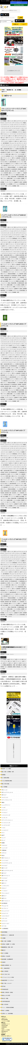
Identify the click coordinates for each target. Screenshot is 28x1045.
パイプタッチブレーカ (20, 180)
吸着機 (23, 130)
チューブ (15, 130)
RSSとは (4, 1033)
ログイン (19, 2)
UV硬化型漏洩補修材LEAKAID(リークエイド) (13, 648)
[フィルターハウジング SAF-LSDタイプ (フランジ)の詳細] (5, 321)
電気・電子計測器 (5, 783)
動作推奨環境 (5, 1019)
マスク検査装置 (6, 163)
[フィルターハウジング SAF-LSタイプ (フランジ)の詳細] (5, 427)
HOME (3, 89)
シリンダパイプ (5, 830)
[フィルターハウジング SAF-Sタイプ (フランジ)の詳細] (5, 536)
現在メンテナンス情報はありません (9, 10)
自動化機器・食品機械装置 (7, 959)
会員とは (3, 1022)
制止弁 (24, 132)
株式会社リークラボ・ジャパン (7, 654)
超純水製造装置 (13, 161)
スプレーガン (4, 918)
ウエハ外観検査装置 (19, 156)
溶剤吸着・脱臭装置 (22, 169)
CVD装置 (23, 158)
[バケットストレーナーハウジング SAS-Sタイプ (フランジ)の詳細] (3, 105)
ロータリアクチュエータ (7, 862)
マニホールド (4, 845)
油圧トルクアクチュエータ (20, 135)
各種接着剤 (10, 666)
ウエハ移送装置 (22, 159)
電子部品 (3, 986)
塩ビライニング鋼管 (11, 180)
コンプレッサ (12, 126)
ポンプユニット (20, 143)
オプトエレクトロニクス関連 (8, 977)
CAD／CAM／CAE (6, 974)
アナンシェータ (11, 174)
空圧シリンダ (10, 120)
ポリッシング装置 (4, 154)
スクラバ (19, 161)
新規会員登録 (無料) (19, 5)
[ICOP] (4, 8)
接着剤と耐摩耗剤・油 (6, 965)
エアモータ (20, 132)
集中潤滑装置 (6, 143)
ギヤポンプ (18, 139)
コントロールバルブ (15, 128)
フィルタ (11, 124)
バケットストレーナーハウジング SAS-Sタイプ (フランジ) (13, 109)
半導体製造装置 (13, 150)
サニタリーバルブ (12, 146)
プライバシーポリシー (6, 1035)
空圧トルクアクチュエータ (19, 120)
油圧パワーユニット (10, 137)
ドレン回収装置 (20, 167)
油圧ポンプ (11, 141)
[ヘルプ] (23, 24)
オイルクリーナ (9, 145)
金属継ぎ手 (16, 182)
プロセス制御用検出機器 (7, 780)
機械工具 (20, 665)
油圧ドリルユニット (6, 900)
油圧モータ (17, 141)
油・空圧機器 (18, 89)
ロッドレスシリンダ (6, 128)
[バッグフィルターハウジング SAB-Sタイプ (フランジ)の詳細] (5, 212)
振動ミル (10, 172)
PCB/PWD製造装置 (6, 1001)
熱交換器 (2, 171)
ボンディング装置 (14, 163)
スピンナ (12, 156)
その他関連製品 (21, 150)
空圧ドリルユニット (5, 133)
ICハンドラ (15, 159)
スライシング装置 (14, 152)
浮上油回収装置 (13, 169)
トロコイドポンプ (17, 145)
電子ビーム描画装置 (16, 158)
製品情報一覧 (10, 89)
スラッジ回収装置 (20, 171)
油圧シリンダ (11, 135)
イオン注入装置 (21, 154)
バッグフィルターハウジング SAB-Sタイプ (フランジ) (13, 216)
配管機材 (2, 182)
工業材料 (3, 962)
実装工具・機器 (5, 998)
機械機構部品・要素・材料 (12, 665)
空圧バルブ (4, 794)
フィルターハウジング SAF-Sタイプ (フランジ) (13, 540)
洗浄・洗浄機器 (5, 953)
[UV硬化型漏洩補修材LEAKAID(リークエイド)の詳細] (5, 644)
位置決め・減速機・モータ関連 (8, 944)
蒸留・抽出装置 (12, 171)
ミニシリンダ (9, 132)
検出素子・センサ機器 (6, 768)
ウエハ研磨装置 (22, 152)
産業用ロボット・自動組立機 (8, 935)
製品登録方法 (5, 1031)
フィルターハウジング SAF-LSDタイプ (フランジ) (13, 325)
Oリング (19, 130)
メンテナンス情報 (6, 1021)
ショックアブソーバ (5, 124)
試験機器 (3, 774)
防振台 (9, 176)
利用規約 (3, 1034)
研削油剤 (18, 666)
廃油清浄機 (13, 176)
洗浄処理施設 (22, 184)
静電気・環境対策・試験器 (7, 992)
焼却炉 (20, 182)
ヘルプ (2, 1028)
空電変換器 (14, 132)
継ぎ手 (10, 130)
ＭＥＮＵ (20, 20)
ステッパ (9, 158)
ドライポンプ (23, 124)
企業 (7, 14)
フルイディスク (8, 122)
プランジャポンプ (4, 141)
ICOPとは (3, 1016)
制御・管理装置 (5, 971)
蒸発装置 (7, 171)
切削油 (3, 668)
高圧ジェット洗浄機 (14, 148)
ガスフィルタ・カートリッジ (14, 165)
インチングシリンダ (5, 126)
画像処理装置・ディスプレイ (8, 980)
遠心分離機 (5, 174)
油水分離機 (21, 174)
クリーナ (15, 172)
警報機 (17, 174)
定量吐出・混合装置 (6, 956)
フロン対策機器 (9, 184)
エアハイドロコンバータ (17, 122)
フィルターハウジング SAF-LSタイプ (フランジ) (13, 431)
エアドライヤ (5, 146)
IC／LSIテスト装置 (22, 163)
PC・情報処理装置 (5, 968)
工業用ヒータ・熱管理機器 (7, 1013)
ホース (7, 130)
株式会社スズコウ (4, 115)
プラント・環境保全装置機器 (9, 167)
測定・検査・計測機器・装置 (8, 771)
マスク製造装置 (4, 165)
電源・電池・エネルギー (7, 983)
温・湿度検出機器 (5, 777)
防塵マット (20, 172)
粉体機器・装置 (15, 185)
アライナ (5, 158)
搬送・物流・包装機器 (6, 941)
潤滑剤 (14, 666)
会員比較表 (4, 1027)
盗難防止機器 (9, 178)
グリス (22, 666)
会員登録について (6, 1024)
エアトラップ (17, 124)
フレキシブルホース (9, 182)
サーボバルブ (18, 137)
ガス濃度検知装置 (20, 176)
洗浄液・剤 (7, 150)
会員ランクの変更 (6, 1030)
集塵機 (22, 178)
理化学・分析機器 (5, 1010)
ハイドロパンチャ (11, 139)
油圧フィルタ (4, 880)
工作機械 (4, 665)
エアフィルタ (16, 184)
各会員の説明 (5, 1025)
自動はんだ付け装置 (6, 995)
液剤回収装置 (7, 169)
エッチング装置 (9, 159)
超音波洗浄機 (6, 148)
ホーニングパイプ (5, 910)
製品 (3, 14)
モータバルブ (5, 135)
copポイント (4, 1018)
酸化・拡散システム (13, 154)
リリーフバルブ (13, 133)
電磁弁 (24, 122)
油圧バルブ (3, 137)
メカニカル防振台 (17, 178)
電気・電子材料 (5, 1004)
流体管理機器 (4, 932)
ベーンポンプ (24, 139)
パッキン (22, 128)
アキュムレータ (12, 143)
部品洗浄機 (21, 148)
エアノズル (19, 146)
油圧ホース (4, 139)
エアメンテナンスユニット (7, 820)
